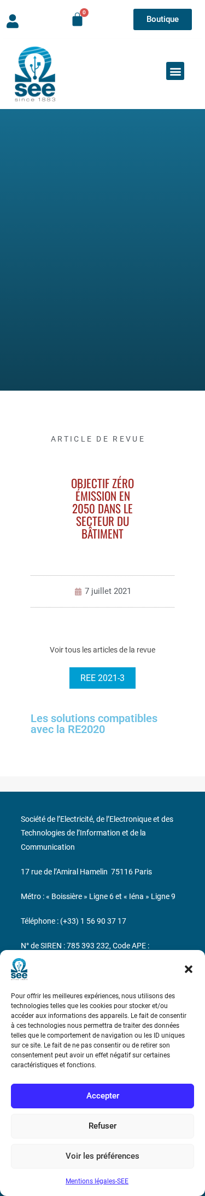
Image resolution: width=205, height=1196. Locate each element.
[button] (188, 969)
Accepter (102, 1096)
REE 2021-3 (102, 678)
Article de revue (98, 438)
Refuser (102, 1126)
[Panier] (77, 19)
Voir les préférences (102, 1156)
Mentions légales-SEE (97, 1181)
